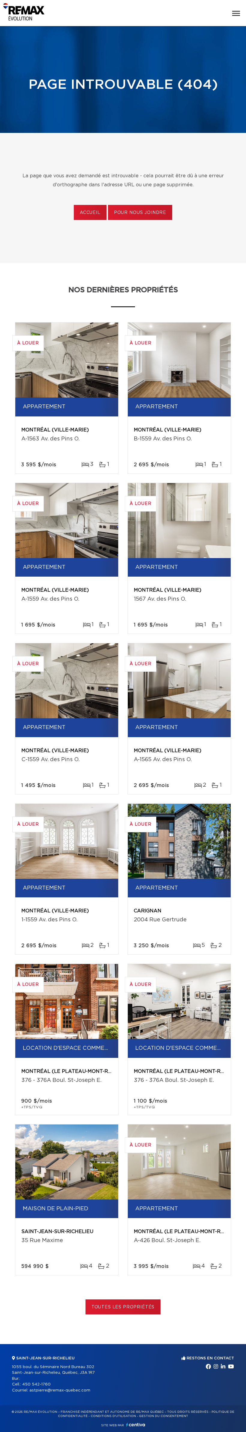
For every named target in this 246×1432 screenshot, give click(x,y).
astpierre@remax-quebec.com (59, 1390)
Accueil (90, 213)
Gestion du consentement (163, 1416)
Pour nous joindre (140, 213)
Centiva (135, 1425)
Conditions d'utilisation (113, 1416)
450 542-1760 (36, 1384)
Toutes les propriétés (123, 1307)
